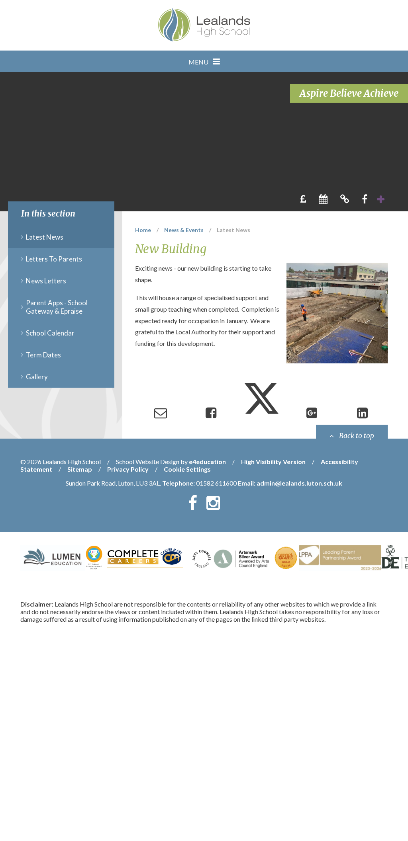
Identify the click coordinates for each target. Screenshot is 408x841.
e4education (207, 461)
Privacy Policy (128, 469)
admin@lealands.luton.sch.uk (299, 483)
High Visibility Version (273, 461)
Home (143, 229)
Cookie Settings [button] (187, 469)
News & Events (184, 229)
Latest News (233, 229)
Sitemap (79, 469)
